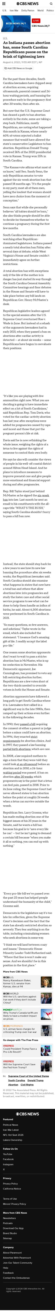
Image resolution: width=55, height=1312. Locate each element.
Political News (10, 1125)
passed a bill (27, 724)
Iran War (14, 10)
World (40, 10)
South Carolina (16, 1080)
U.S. (4, 10)
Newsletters (9, 1218)
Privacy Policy (10, 1183)
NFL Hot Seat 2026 (13, 1135)
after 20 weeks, (23, 777)
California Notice (12, 1189)
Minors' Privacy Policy (14, 1204)
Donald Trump (36, 1080)
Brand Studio (10, 1233)
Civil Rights (27, 1084)
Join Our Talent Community (17, 1263)
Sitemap (7, 1238)
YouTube (7, 1154)
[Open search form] (51, 3)
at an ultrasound (27, 764)
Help (5, 1268)
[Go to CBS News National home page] (27, 3)
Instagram (8, 1164)
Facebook (8, 1159)
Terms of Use (10, 1199)
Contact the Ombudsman (16, 1278)
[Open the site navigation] (9, 3)
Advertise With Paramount (17, 1258)
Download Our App (13, 1228)
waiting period (12, 772)
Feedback (8, 1273)
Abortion (13, 1084)
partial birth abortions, (17, 749)
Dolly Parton (27, 10)
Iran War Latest (11, 1130)
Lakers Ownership (12, 1140)
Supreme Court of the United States (28, 1076)
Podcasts (8, 1223)
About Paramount (12, 1253)
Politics (50, 10)
